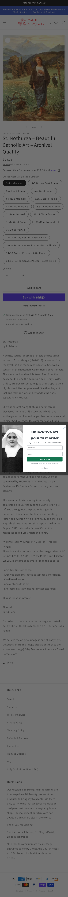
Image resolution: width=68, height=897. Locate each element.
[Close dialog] (64, 427)
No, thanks (44, 468)
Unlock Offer (45, 459)
